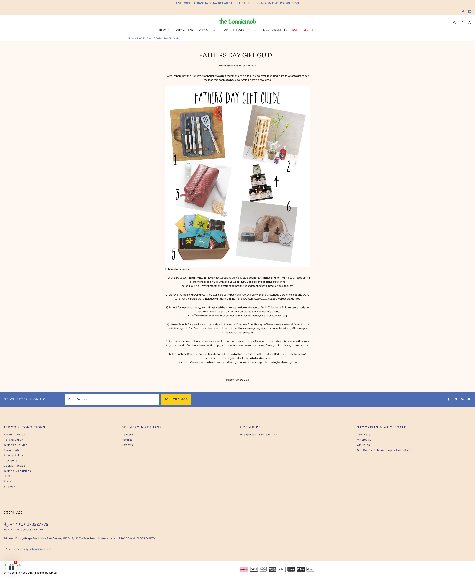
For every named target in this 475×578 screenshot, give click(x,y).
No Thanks (261, 300)
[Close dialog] (306, 260)
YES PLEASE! (262, 291)
